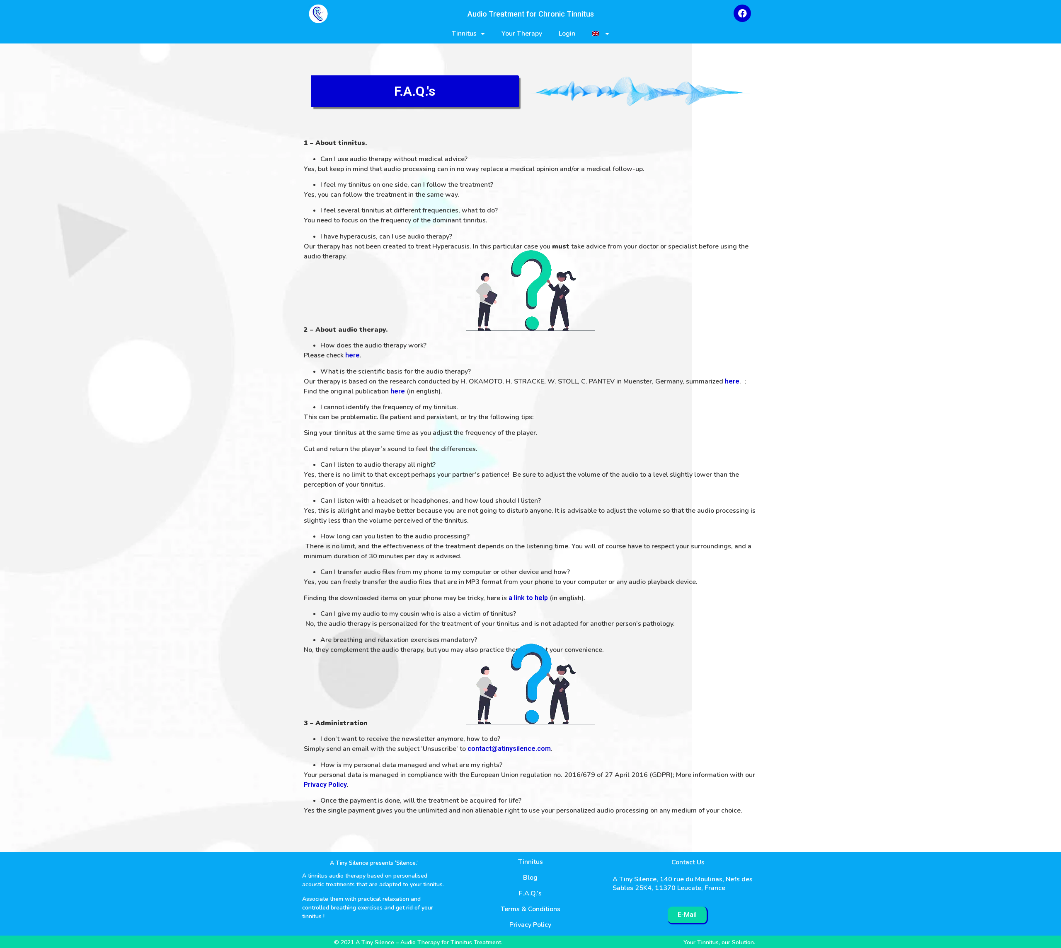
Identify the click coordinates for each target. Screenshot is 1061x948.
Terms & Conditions (530, 909)
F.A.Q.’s (530, 893)
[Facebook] (742, 13)
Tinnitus (464, 33)
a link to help (528, 598)
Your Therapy (521, 33)
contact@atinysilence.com (509, 749)
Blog (530, 877)
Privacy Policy (325, 785)
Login (567, 33)
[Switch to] (601, 33)
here (352, 355)
